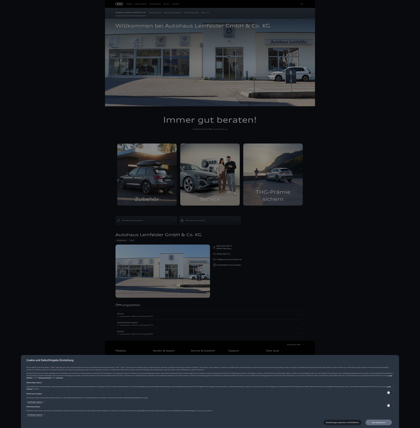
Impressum (59, 378)
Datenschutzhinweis (45, 378)
